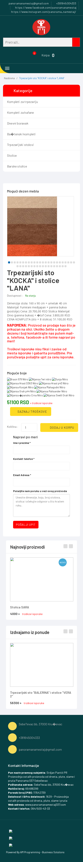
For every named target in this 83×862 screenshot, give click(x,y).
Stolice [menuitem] (12, 155)
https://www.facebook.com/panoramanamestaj (45, 7)
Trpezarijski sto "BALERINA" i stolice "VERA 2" (40, 694)
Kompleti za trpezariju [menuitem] (22, 102)
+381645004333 (66, 3)
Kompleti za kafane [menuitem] (20, 112)
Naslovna (9, 78)
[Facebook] (10, 831)
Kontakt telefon (23, 458)
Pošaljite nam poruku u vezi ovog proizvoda (40, 491)
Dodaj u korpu (61, 427)
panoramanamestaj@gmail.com (28, 3)
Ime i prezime (22, 442)
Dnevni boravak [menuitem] (17, 123)
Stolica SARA (19, 607)
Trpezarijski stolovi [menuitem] (20, 144)
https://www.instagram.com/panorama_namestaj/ (43, 11)
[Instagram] (10, 838)
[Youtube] (10, 845)
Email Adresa (22, 475)
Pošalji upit (26, 524)
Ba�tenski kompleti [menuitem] (21, 134)
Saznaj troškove (32, 411)
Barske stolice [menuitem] (17, 166)
